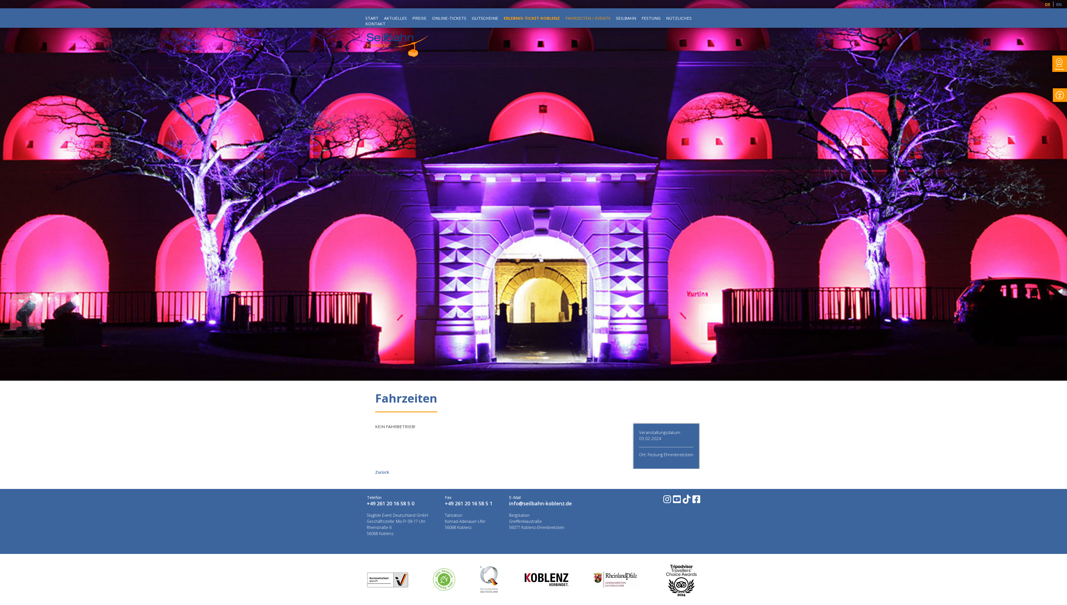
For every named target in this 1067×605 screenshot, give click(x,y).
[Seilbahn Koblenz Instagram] (666, 501)
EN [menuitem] (1058, 4)
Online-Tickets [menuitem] (449, 18)
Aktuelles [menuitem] (395, 18)
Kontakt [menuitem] (375, 23)
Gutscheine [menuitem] (485, 18)
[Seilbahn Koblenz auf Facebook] (696, 501)
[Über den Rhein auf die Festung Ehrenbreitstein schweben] (397, 55)
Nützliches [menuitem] (679, 18)
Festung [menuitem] (651, 18)
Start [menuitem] (371, 18)
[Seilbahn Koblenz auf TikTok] (686, 501)
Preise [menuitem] (419, 18)
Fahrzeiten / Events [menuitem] (587, 18)
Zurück (382, 472)
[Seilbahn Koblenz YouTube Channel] (676, 501)
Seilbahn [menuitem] (626, 18)
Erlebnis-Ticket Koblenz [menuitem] (532, 18)
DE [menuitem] (1047, 4)
